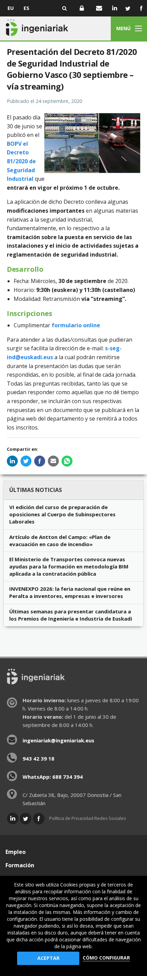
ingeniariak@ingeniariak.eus (58, 740)
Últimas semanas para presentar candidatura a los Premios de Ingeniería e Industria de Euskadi (70, 615)
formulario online (76, 325)
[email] (53, 461)
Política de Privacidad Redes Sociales (87, 818)
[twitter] (26, 461)
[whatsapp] (67, 461)
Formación (19, 865)
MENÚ (123, 28)
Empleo (15, 852)
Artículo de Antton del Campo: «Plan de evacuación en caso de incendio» (59, 540)
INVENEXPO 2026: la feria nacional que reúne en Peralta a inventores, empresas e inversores (69, 592)
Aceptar (48, 958)
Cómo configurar (106, 957)
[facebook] (39, 461)
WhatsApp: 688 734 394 (53, 776)
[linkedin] (12, 461)
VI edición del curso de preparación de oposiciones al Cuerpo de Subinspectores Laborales (62, 514)
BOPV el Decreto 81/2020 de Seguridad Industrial (21, 161)
